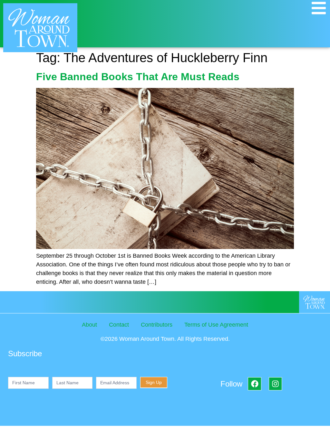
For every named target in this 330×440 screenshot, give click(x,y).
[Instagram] (275, 383)
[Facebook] (254, 383)
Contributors (156, 324)
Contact (119, 324)
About (89, 324)
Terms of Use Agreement (216, 324)
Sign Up (154, 382)
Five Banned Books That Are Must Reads (137, 76)
